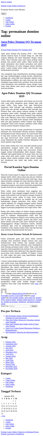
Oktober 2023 (11, 342)
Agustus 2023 (11, 346)
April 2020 (9, 360)
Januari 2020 (10, 364)
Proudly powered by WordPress (12, 434)
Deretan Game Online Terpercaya (13, 6)
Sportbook (9, 18)
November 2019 (11, 369)
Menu (4, 14)
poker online (10, 24)
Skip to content (6, 2)
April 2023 (9, 350)
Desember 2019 (11, 366)
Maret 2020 (10, 362)
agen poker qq (30, 298)
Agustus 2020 (11, 356)
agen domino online (16, 298)
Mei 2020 (9, 358)
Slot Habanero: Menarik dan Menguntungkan (22, 332)
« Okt (3, 416)
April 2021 (9, 354)
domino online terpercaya (26, 300)
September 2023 (11, 344)
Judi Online (10, 22)
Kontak (8, 26)
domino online (11, 300)
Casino (8, 20)
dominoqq (22, 302)
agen (36, 284)
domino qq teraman (11, 302)
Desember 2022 (11, 352)
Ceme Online (10, 380)
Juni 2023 (9, 348)
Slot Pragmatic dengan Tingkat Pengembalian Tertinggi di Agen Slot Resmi (22, 317)
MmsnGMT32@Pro (19, 294)
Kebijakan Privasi (32, 432)
